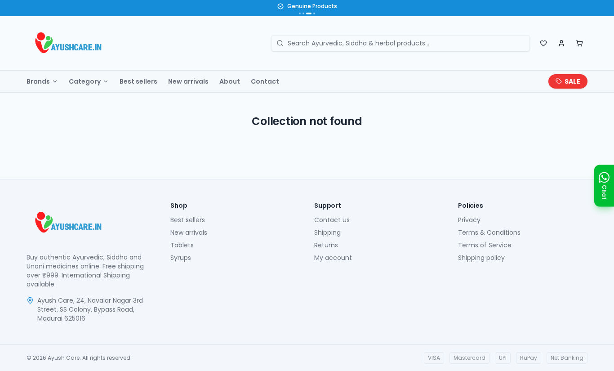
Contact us (332, 219)
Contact (265, 81)
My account (333, 257)
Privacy (469, 219)
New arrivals (188, 81)
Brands (38, 81)
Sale (572, 81)
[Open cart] (579, 43)
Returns (326, 245)
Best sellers (138, 81)
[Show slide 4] (314, 13)
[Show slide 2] (303, 13)
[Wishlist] (543, 43)
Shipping (327, 232)
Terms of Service (485, 245)
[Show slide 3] (308, 13)
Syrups (180, 257)
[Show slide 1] (300, 13)
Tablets (182, 245)
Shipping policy (481, 257)
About (229, 81)
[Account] (561, 43)
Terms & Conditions (489, 232)
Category (85, 81)
